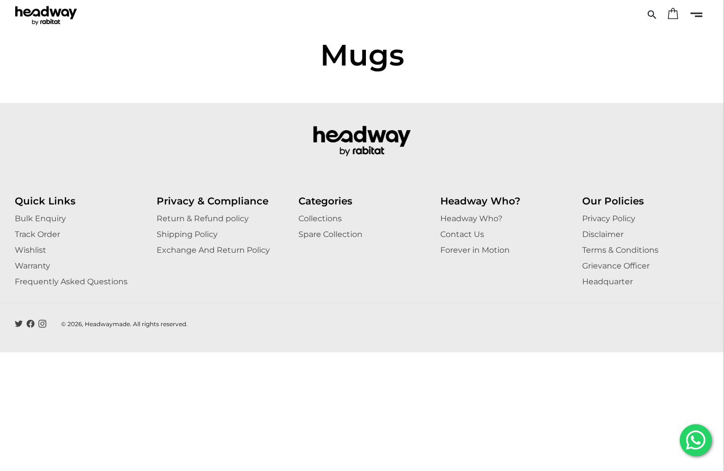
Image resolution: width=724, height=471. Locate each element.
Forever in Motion (475, 250)
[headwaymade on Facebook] (30, 324)
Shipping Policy (187, 234)
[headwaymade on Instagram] (42, 324)
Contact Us (462, 234)
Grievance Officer (616, 265)
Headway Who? (471, 218)
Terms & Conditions (620, 250)
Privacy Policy (608, 218)
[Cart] (673, 15)
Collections (320, 218)
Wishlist (30, 250)
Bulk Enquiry (40, 218)
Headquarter (607, 281)
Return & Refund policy (203, 218)
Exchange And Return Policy (213, 250)
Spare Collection (330, 234)
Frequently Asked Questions (71, 281)
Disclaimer (603, 234)
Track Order (37, 234)
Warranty (32, 265)
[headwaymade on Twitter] (19, 324)
